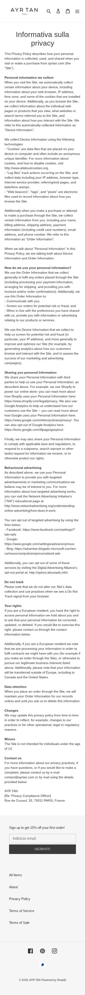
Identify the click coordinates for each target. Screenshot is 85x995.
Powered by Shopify (53, 980)
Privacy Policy (19, 899)
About (13, 887)
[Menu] (77, 11)
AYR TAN (35, 980)
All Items (15, 875)
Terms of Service (21, 911)
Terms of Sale (19, 922)
